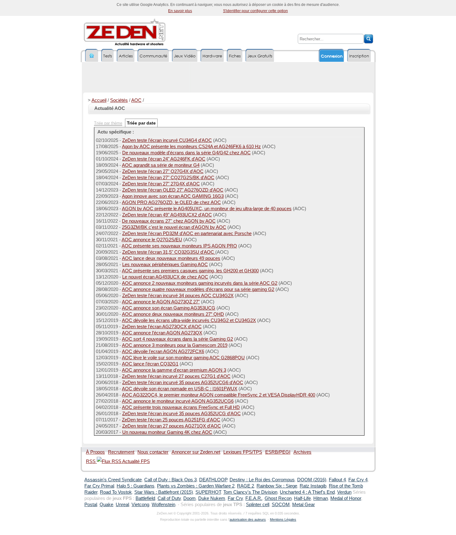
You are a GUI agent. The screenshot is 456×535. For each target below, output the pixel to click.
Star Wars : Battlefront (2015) (163, 492)
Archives (302, 452)
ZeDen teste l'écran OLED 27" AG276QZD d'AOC (172, 190)
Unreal (122, 504)
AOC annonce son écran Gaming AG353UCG (168, 308)
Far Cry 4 (358, 479)
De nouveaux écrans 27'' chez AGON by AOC (169, 221)
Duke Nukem (211, 498)
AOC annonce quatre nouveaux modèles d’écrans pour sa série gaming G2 (198, 289)
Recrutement (121, 452)
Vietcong (140, 504)
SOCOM (281, 504)
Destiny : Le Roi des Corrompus (262, 479)
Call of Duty (169, 498)
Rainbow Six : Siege (277, 485)
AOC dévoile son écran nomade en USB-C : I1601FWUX (179, 388)
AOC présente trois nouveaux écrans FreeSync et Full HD (181, 407)
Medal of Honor (345, 498)
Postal (90, 504)
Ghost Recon (278, 498)
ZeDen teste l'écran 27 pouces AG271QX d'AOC (171, 426)
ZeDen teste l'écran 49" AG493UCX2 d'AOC (167, 214)
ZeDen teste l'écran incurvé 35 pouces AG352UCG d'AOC (181, 413)
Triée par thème (108, 123)
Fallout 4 (337, 479)
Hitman (320, 498)
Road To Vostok (116, 492)
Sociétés (119, 100)
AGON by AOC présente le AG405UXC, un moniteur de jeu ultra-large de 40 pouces (207, 208)
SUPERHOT (208, 492)
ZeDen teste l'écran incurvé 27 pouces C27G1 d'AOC (176, 376)
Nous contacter (152, 452)
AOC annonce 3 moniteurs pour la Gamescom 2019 (174, 345)
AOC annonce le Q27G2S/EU (152, 239)
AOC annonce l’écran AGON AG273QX (162, 332)
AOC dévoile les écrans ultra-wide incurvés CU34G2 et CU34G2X (189, 320)
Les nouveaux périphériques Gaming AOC (165, 264)
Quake (106, 504)
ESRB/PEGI (277, 452)
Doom (189, 498)
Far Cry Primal (99, 485)
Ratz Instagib (313, 485)
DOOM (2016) (311, 479)
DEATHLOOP (213, 479)
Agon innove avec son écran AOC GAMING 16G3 (173, 196)
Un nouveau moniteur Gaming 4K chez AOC (167, 432)
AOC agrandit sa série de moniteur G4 (160, 165)
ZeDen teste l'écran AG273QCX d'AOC (162, 326)
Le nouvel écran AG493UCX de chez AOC (165, 276)
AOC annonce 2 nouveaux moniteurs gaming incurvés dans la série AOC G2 (199, 283)
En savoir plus (180, 11)
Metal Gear (303, 504)
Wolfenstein (163, 504)
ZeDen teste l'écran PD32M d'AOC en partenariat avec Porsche (187, 233)
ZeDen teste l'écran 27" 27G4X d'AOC (161, 183)
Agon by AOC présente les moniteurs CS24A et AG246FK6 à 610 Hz (191, 146)
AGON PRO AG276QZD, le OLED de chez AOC (171, 202)
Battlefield (145, 498)
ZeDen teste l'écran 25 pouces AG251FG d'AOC (171, 419)
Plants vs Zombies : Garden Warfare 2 (196, 485)
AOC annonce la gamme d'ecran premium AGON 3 (174, 370)
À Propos (95, 452)
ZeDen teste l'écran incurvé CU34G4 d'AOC (167, 140)
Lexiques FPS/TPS (242, 452)
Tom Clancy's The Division (250, 492)
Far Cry (235, 498)
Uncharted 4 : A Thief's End (307, 492)
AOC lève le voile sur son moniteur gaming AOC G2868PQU (183, 357)
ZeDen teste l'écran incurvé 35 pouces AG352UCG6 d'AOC (182, 382)
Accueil (99, 100)
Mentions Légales (283, 519)
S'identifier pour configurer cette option (255, 11)
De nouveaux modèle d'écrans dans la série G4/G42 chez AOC (186, 152)
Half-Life (302, 498)
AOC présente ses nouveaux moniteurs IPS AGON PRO (179, 245)
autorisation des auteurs (248, 519)
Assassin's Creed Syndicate (113, 479)
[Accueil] (92, 56)
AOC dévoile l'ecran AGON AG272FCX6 (163, 351)
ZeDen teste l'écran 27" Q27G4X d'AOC (162, 171)
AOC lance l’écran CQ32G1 (150, 363)
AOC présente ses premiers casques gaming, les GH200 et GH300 (190, 270)
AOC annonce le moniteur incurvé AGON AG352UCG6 (178, 401)
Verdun (344, 492)
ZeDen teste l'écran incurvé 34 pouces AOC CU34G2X (178, 295)
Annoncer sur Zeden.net (196, 452)
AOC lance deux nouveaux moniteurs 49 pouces (171, 258)
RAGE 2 (245, 485)
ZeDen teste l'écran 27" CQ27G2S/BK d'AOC (168, 177)
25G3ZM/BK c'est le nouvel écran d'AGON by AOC (174, 227)
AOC (136, 100)
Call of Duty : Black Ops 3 (170, 479)
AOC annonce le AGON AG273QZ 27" (161, 301)
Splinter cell (257, 504)
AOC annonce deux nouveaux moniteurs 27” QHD (173, 314)
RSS (91, 461)
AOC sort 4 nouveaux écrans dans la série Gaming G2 (177, 339)
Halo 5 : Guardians (135, 485)
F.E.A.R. (253, 498)
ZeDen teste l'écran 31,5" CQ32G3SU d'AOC (168, 252)
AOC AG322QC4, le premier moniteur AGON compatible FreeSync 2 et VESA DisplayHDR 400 (218, 394)
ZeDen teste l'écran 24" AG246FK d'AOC (163, 158)
